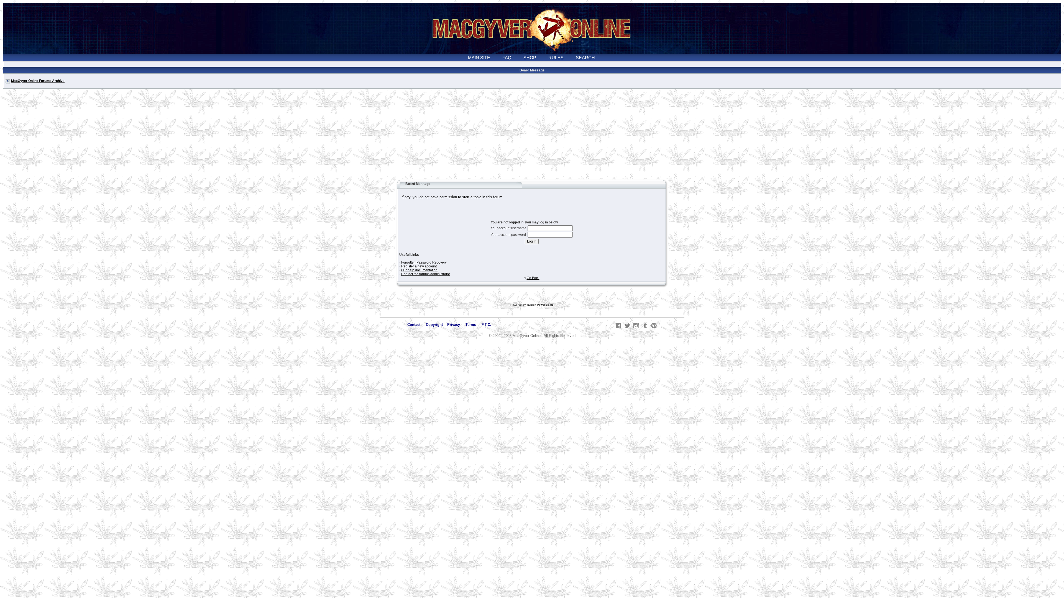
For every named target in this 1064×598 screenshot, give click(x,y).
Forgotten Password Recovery (424, 262)
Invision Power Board (540, 304)
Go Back (533, 278)
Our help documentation (419, 270)
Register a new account (419, 266)
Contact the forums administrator (425, 274)
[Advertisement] (532, 137)
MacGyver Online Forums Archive (38, 81)
